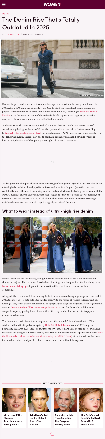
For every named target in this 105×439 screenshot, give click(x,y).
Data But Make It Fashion (58, 325)
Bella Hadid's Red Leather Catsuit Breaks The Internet (39, 420)
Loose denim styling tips (14, 286)
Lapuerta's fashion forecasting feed (23, 133)
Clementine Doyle (12, 34)
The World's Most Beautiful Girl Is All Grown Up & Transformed (90, 420)
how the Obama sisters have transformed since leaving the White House (52, 334)
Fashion (5, 14)
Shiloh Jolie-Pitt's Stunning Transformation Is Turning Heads (13, 420)
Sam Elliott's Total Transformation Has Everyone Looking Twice (64, 420)
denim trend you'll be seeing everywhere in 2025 (36, 307)
